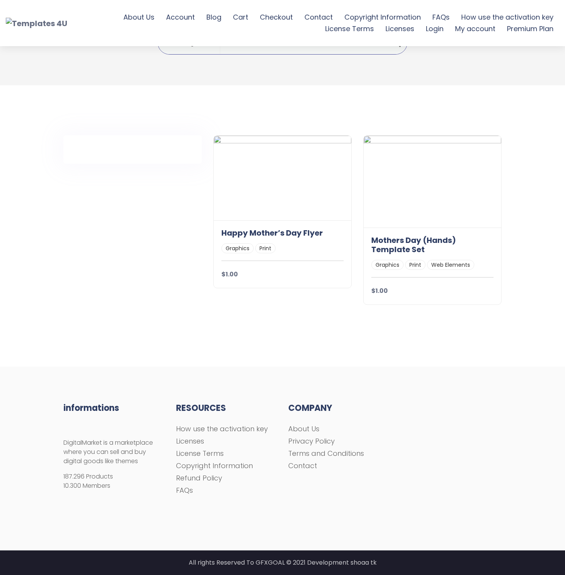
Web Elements (450, 265)
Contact (318, 17)
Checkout (276, 17)
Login (435, 28)
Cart (240, 17)
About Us (139, 17)
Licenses (400, 28)
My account (475, 28)
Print (265, 248)
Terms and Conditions (326, 453)
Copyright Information (382, 17)
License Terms (349, 28)
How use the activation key (507, 17)
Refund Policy (199, 478)
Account (180, 17)
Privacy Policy (311, 441)
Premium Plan (530, 28)
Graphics (237, 248)
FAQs (441, 17)
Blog (213, 17)
